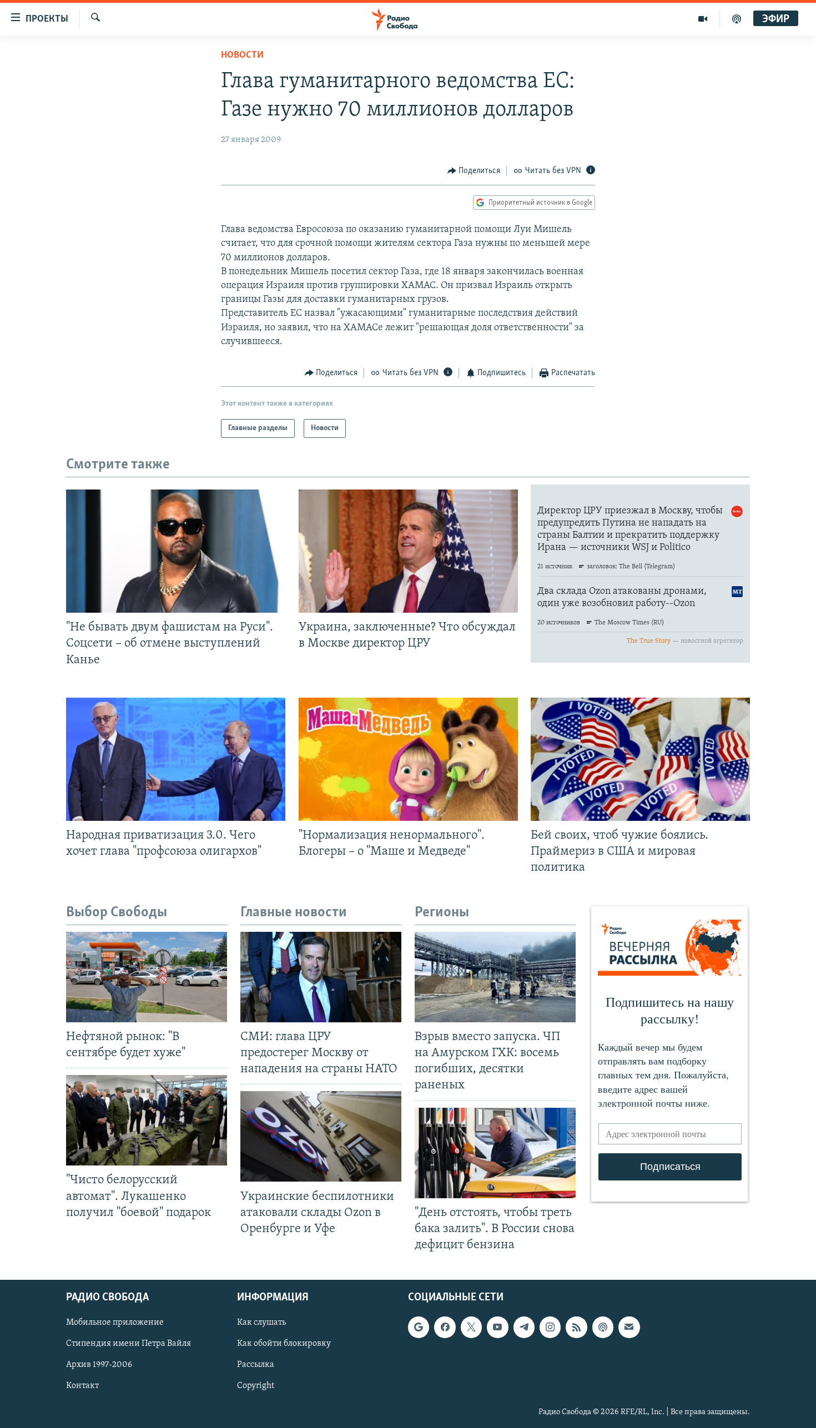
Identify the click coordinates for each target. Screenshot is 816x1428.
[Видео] (703, 19)
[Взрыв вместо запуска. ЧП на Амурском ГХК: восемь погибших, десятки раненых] (495, 977)
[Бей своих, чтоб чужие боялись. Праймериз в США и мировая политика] (640, 759)
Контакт (82, 1386)
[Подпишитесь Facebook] (444, 1327)
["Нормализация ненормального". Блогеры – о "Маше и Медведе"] (408, 759)
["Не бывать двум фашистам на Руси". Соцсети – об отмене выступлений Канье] (175, 551)
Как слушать (261, 1322)
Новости (242, 55)
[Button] (474, 171)
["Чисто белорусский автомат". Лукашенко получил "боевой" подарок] (146, 1120)
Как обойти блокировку (284, 1343)
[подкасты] (736, 19)
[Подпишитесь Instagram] (550, 1327)
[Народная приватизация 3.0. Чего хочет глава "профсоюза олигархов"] (175, 759)
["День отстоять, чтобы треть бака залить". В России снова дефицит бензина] (495, 1153)
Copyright (255, 1386)
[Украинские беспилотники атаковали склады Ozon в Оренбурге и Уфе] (320, 1136)
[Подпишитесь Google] (418, 1327)
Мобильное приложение (115, 1322)
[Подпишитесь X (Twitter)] (471, 1327)
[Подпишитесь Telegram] (524, 1327)
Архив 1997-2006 (99, 1365)
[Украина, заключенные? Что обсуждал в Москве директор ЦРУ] (408, 551)
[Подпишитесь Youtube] (497, 1327)
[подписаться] (628, 1327)
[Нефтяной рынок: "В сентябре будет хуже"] (146, 977)
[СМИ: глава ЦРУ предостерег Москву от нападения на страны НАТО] (320, 977)
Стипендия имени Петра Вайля (128, 1343)
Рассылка (255, 1365)
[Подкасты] (602, 1327)
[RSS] (576, 1327)
